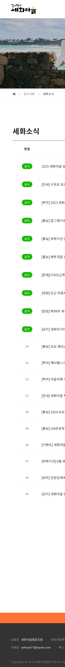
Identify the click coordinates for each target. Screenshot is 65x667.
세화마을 (23, 9)
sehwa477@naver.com (36, 647)
